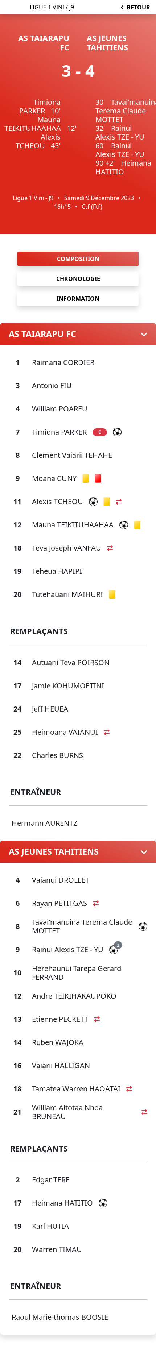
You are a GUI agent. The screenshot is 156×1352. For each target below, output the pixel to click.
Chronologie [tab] (78, 279)
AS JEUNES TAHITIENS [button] (54, 851)
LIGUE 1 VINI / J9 (52, 7)
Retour (138, 7)
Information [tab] (78, 299)
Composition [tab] (78, 259)
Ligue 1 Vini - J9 (33, 198)
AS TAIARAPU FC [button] (42, 334)
